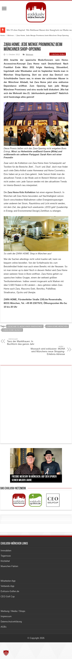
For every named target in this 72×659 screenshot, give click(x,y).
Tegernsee (6, 556)
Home (2, 35)
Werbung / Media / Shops (13, 611)
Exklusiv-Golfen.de (10, 591)
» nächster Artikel (58, 54)
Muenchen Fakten (9, 566)
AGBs (4, 627)
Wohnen (10, 35)
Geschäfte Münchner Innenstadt (25, 326)
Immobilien (6, 550)
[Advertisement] (36, 405)
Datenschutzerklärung (11, 621)
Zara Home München (57, 326)
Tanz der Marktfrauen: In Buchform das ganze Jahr (20, 341)
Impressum (6, 616)
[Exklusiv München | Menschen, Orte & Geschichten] (36, 12)
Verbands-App (7, 586)
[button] (6, 653)
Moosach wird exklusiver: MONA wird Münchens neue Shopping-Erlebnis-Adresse (48, 350)
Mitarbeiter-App (8, 581)
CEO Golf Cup (8, 596)
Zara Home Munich (12, 330)
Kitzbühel (5, 561)
